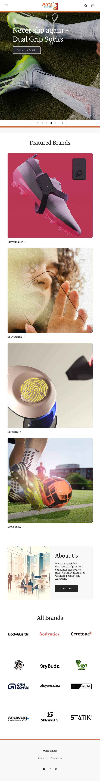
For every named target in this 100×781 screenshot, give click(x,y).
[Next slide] (62, 123)
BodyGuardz (15, 336)
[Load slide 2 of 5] (42, 123)
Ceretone (13, 431)
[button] (6, 5)
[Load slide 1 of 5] (37, 123)
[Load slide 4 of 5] (51, 123)
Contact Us (56, 758)
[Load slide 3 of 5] (46, 123)
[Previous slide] (31, 123)
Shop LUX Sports (26, 50)
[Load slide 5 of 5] (55, 123)
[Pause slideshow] (69, 123)
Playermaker (15, 241)
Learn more (66, 588)
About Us (43, 758)
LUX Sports (14, 526)
